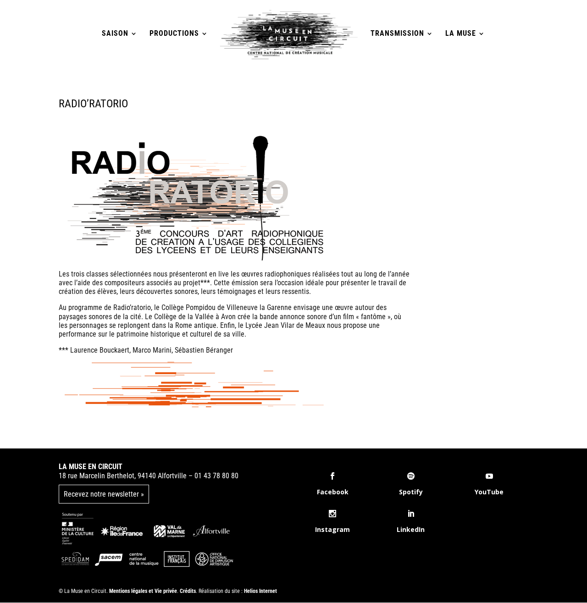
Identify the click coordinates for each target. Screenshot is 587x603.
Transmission (397, 34)
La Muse (460, 34)
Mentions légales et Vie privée (143, 591)
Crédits (188, 591)
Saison (115, 34)
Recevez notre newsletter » (104, 494)
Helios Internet (260, 591)
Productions (174, 34)
